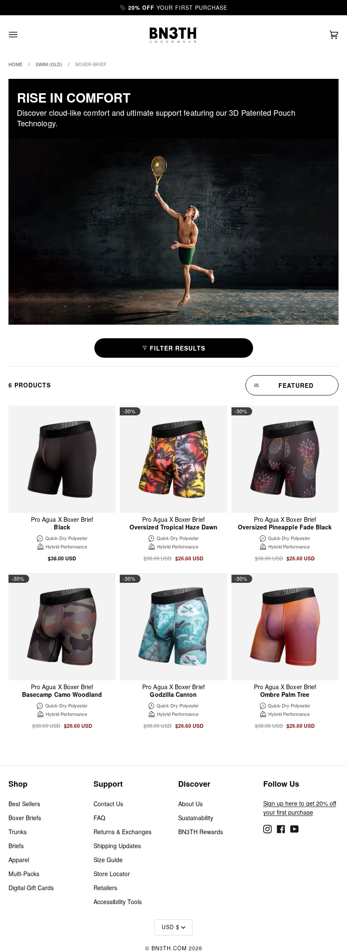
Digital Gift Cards (31, 887)
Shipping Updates (117, 845)
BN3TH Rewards (200, 831)
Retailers (105, 887)
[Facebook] (281, 828)
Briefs (16, 845)
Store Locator (112, 873)
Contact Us (108, 803)
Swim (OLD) (49, 64)
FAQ (99, 817)
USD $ (170, 927)
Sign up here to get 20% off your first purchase (299, 807)
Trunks (17, 831)
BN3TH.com (169, 948)
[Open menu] (21, 35)
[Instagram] (267, 828)
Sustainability (195, 817)
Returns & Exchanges (122, 831)
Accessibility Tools (118, 901)
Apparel (18, 859)
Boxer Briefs (24, 817)
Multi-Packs (23, 873)
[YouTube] (294, 828)
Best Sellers (24, 803)
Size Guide (108, 859)
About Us (190, 803)
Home (15, 64)
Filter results (177, 348)
